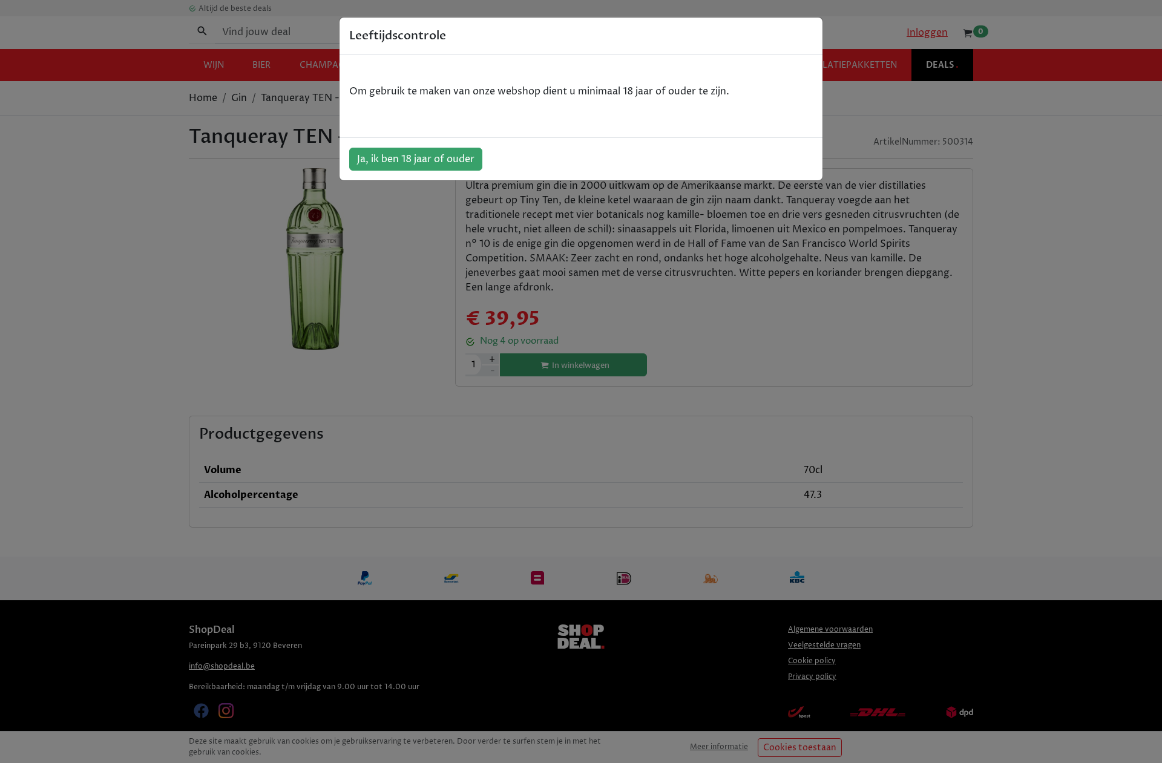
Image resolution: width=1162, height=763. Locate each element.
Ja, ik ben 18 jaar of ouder (415, 159)
